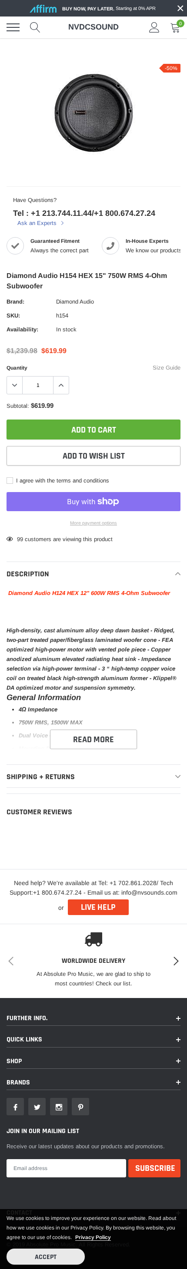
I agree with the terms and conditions (61, 480)
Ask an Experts (37, 223)
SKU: (13, 315)
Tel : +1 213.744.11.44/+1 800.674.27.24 (84, 213)
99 (20, 539)
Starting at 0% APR (109, 8)
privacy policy (93, 1237)
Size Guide (166, 367)
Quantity (17, 368)
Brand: (15, 301)
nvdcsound (93, 27)
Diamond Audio (75, 301)
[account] (154, 27)
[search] (35, 27)
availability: (22, 329)
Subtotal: (18, 406)
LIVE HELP (98, 907)
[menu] (13, 27)
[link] (15, 1106)
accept (46, 1257)
